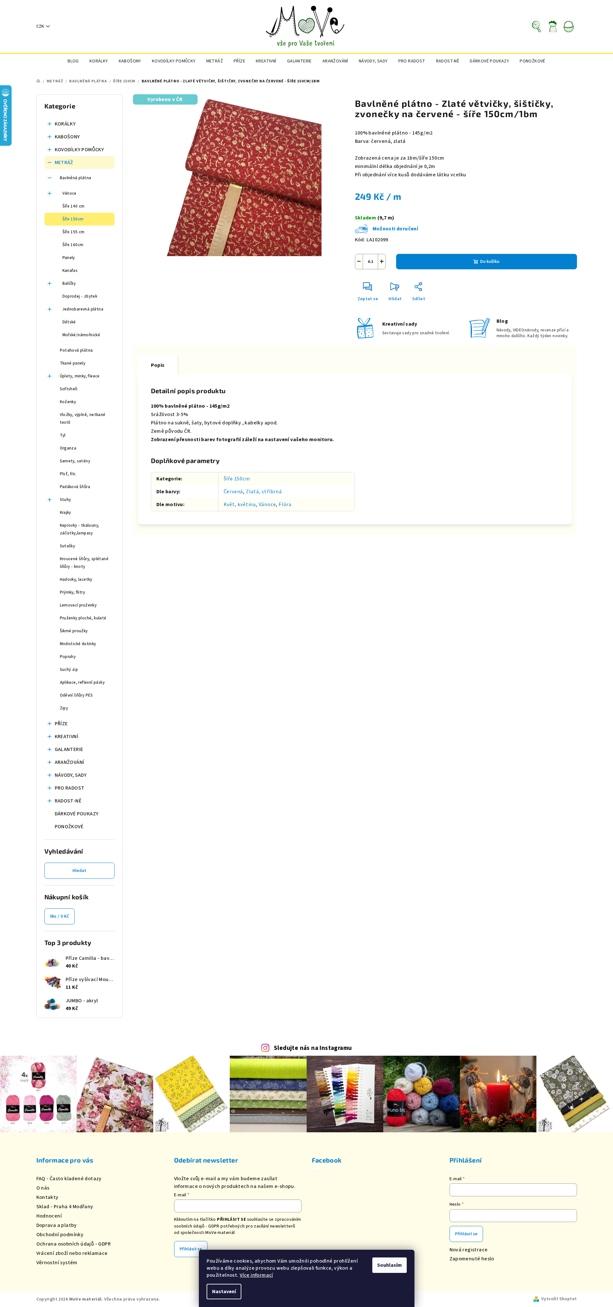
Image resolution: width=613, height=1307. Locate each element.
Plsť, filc (68, 474)
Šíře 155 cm (73, 232)
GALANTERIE (69, 749)
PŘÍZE (61, 723)
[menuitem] (73, 61)
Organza (68, 448)
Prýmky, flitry (72, 592)
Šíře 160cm (73, 245)
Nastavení (224, 1291)
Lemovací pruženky (78, 605)
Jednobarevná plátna (83, 309)
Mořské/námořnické (81, 335)
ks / (59, 916)
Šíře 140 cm (73, 206)
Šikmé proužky (74, 631)
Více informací (256, 1275)
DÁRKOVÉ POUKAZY (77, 813)
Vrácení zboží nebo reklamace (72, 1253)
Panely (68, 258)
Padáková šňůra (75, 487)
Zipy (64, 708)
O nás (43, 1187)
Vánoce (69, 193)
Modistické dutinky (78, 644)
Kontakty (47, 1197)
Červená (233, 491)
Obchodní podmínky (60, 1234)
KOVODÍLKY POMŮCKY (79, 149)
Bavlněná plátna (75, 178)
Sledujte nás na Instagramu (313, 1047)
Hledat (79, 870)
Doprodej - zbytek (80, 296)
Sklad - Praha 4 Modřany (64, 1206)
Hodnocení (49, 1215)
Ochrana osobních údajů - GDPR (73, 1243)
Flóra (285, 504)
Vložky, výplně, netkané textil (83, 418)
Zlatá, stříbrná (264, 491)
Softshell (69, 389)
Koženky (68, 402)
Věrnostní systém (57, 1262)
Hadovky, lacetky (76, 579)
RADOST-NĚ (68, 800)
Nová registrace (469, 1249)
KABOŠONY (67, 136)
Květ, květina (240, 504)
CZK (40, 26)
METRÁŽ (64, 162)
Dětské (69, 322)
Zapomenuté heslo (472, 1258)
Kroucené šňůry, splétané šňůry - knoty (84, 563)
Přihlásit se (191, 1249)
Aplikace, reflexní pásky (82, 682)
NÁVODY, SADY (71, 775)
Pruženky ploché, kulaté (83, 618)
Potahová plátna (76, 350)
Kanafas (70, 270)
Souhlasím (389, 1265)
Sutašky (67, 546)
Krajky (65, 512)
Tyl (63, 435)
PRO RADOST (70, 788)
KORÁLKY (65, 123)
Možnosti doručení (395, 228)
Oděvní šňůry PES (76, 695)
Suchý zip (69, 669)
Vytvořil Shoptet (559, 1299)
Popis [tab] (158, 365)
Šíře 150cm (73, 219)
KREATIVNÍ (67, 736)
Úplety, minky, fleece (80, 376)
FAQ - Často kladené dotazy (69, 1178)
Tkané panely (73, 363)
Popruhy (68, 657)
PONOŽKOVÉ (69, 826)
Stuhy (65, 500)
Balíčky (69, 283)
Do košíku (489, 261)
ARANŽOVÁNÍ (69, 762)
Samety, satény (75, 461)
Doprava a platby (56, 1225)
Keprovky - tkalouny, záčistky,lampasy (79, 529)
